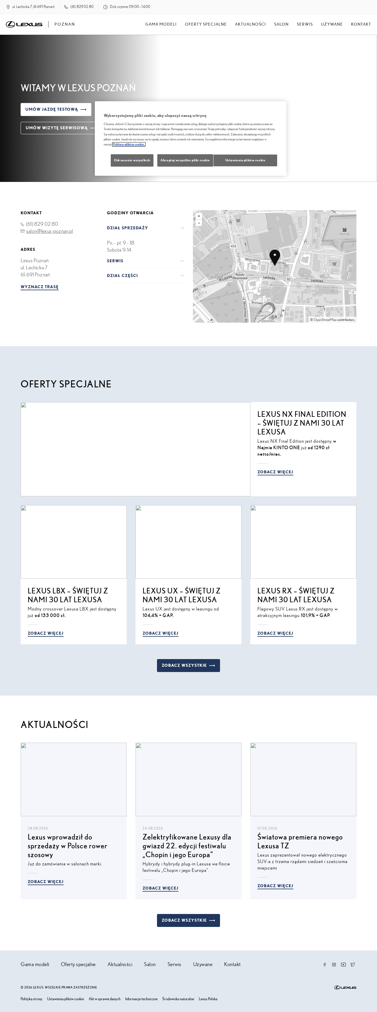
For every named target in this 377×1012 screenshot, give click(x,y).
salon (281, 24)
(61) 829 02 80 (82, 7)
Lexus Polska (208, 999)
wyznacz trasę (40, 287)
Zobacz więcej (275, 472)
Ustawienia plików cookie (65, 999)
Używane (332, 24)
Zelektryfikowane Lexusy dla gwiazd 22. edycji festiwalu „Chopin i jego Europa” (187, 846)
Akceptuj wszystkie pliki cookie (185, 160)
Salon (150, 964)
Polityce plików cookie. (129, 144)
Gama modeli (161, 24)
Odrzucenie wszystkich (132, 160)
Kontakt (361, 24)
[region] (190, 138)
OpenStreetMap (325, 319)
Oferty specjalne (206, 24)
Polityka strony (31, 999)
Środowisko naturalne (178, 999)
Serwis (305, 24)
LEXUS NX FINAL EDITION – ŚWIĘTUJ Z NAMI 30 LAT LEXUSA (301, 423)
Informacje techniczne (141, 999)
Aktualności (250, 24)
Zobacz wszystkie (184, 665)
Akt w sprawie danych (104, 999)
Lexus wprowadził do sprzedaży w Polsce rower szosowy (68, 846)
